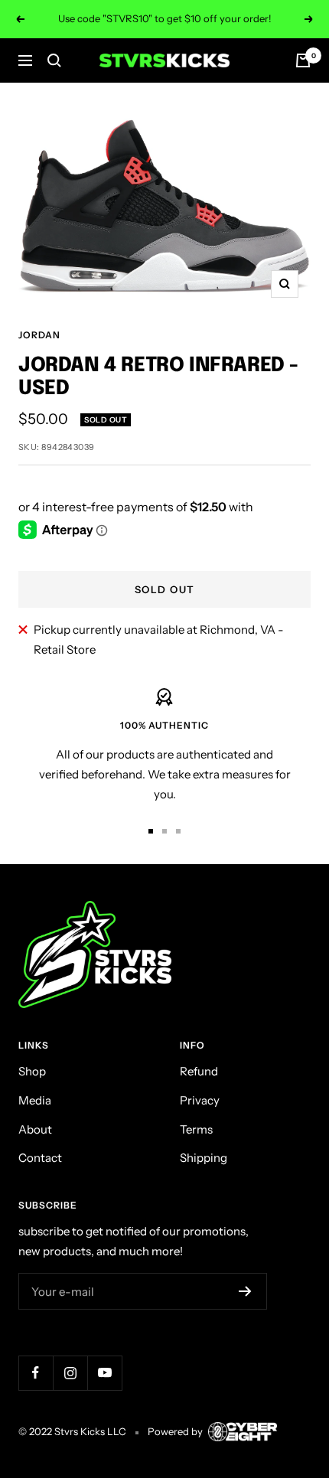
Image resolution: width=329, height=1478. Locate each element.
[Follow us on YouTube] (104, 1373)
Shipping (203, 1157)
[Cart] (303, 60)
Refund (199, 1071)
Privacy (200, 1100)
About (35, 1129)
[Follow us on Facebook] (35, 1373)
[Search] (54, 60)
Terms (196, 1129)
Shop (32, 1071)
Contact (40, 1157)
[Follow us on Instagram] (70, 1373)
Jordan (39, 335)
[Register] (245, 1291)
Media (34, 1100)
